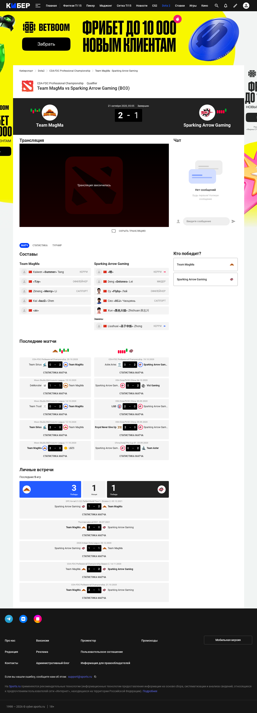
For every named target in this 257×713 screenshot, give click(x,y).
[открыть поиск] (216, 5)
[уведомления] (225, 5)
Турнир (57, 245)
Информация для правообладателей (105, 663)
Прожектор (88, 640)
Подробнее (150, 691)
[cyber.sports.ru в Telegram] (9, 620)
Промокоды (149, 640)
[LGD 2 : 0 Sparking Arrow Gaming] (221, 111)
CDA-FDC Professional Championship (69, 70)
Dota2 (41, 70)
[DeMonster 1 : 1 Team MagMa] (37, 111)
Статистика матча (55, 372)
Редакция (11, 651)
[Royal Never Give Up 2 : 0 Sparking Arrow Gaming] (219, 111)
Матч (24, 245)
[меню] (38, 6)
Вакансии (42, 640)
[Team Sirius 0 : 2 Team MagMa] (39, 110)
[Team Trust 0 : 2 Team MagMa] (35, 110)
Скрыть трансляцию (132, 231)
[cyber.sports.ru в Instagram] (38, 620)
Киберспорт (26, 70)
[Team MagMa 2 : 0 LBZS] (31, 110)
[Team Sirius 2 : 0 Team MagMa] (33, 111)
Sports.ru (15, 686)
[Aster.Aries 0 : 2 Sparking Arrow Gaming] (225, 110)
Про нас (10, 640)
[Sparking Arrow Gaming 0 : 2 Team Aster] (217, 111)
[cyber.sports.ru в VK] (24, 620)
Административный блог (52, 663)
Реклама (42, 651)
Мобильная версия (228, 640)
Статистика (40, 245)
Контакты (11, 663)
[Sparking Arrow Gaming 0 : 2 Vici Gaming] (223, 111)
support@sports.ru (80, 676)
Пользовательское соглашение (102, 651)
